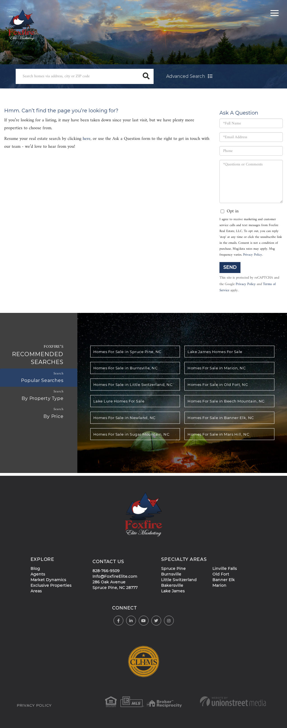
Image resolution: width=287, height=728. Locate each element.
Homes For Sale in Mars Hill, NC (218, 434)
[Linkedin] (131, 621)
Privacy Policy (252, 255)
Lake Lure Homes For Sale (118, 401)
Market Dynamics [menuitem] (48, 579)
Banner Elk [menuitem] (223, 579)
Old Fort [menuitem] (220, 574)
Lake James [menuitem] (173, 590)
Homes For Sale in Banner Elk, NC (221, 417)
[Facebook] (118, 621)
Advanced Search (185, 76)
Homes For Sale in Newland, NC (124, 417)
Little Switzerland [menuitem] (179, 579)
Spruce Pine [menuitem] (173, 568)
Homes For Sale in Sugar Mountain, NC (131, 434)
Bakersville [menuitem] (172, 585)
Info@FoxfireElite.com (114, 576)
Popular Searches (42, 380)
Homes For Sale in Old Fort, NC (218, 384)
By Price (53, 416)
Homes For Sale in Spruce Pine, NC (127, 351)
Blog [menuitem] (35, 568)
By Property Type (42, 398)
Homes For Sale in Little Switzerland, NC (132, 384)
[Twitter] (156, 621)
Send (230, 267)
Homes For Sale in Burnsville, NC (125, 368)
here (87, 139)
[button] (146, 76)
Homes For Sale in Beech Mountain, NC (226, 401)
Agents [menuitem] (38, 574)
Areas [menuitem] (36, 590)
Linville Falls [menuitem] (224, 568)
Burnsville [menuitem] (171, 574)
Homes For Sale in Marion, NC (217, 368)
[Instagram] (168, 621)
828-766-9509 (106, 570)
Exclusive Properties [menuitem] (51, 585)
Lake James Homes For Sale (215, 351)
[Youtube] (143, 621)
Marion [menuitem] (219, 585)
